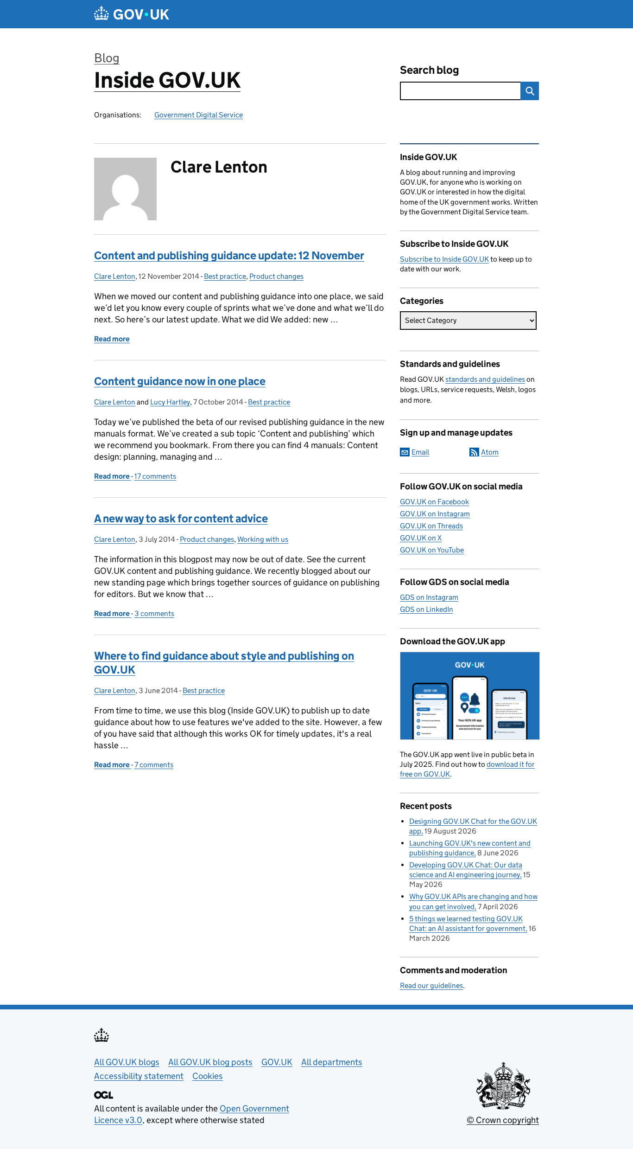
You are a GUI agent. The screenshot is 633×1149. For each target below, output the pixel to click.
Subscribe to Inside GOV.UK (444, 259)
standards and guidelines (485, 379)
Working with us (262, 539)
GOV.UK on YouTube (432, 550)
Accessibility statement (139, 1076)
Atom (490, 452)
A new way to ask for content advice (181, 518)
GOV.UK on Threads (431, 525)
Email (420, 452)
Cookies (207, 1076)
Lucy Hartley (170, 402)
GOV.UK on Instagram (435, 513)
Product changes (276, 276)
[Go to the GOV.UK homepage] (131, 14)
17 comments (155, 476)
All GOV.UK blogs (126, 1062)
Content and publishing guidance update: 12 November (229, 255)
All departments (331, 1062)
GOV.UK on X (421, 537)
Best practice (225, 276)
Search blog (429, 70)
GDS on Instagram (429, 597)
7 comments (153, 764)
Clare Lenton (114, 276)
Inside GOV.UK (167, 80)
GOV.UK (276, 1062)
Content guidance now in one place (180, 381)
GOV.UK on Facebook (434, 501)
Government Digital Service (198, 114)
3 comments (154, 613)
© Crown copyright (503, 1120)
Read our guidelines (431, 985)
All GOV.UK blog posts (210, 1062)
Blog (107, 57)
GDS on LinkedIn (426, 609)
